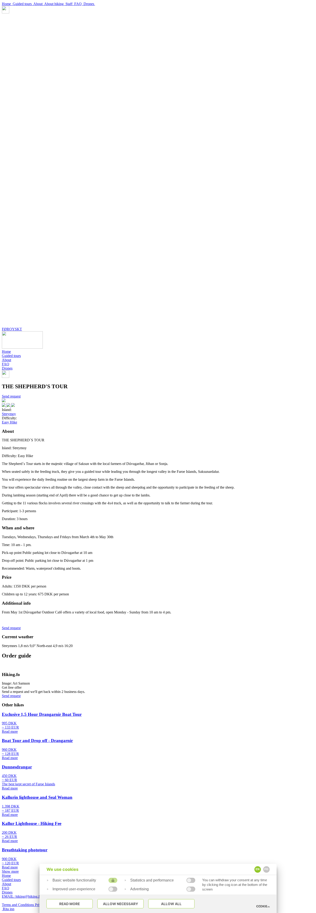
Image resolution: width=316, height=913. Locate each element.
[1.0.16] (263, 906)
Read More (69, 904)
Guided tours (23, 4)
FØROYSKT (12, 329)
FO (266, 869)
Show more (10, 871)
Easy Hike (9, 422)
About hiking (54, 4)
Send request (11, 396)
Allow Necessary (120, 904)
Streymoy (9, 414)
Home (7, 4)
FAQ (79, 4)
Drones (89, 4)
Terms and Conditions (18, 905)
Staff (69, 4)
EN (258, 869)
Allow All (171, 904)
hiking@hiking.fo (21, 896)
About (38, 4)
